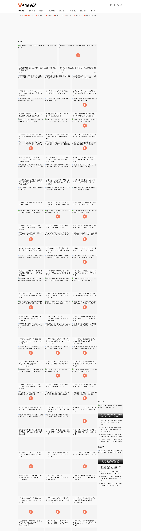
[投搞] (111, 5)
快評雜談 (52, 11)
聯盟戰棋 (79, 15)
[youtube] (115, 5)
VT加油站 (73, 11)
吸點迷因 (69, 15)
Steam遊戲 (59, 15)
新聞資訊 (42, 11)
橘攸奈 (49, 15)
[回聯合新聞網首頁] (20, 5)
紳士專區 (62, 11)
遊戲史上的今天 (90, 15)
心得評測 (32, 11)
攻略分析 (21, 11)
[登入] (118, 5)
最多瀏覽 (101, 447)
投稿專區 (83, 11)
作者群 (93, 11)
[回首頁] (27, 5)
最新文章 (101, 401)
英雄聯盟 (41, 15)
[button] (121, 5)
